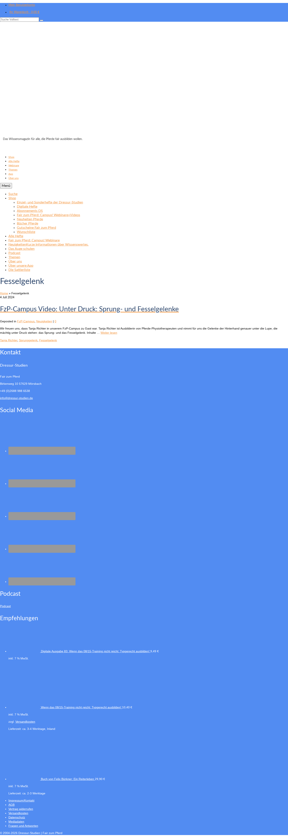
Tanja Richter (8, 340)
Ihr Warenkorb (24, 12)
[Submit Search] (41, 20)
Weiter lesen (109, 332)
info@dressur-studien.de (16, 398)
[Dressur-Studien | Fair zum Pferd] (144, 80)
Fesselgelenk (48, 340)
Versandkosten (25, 721)
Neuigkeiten (44, 321)
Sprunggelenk (28, 340)
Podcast (5, 606)
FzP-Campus (26, 321)
